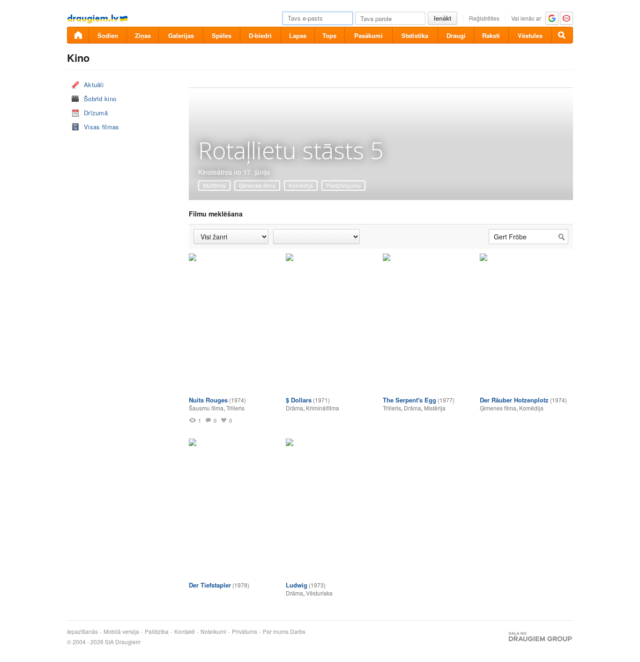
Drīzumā (96, 112)
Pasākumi (368, 35)
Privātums (244, 631)
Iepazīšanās (82, 631)
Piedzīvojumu (343, 185)
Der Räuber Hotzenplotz (514, 399)
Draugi (456, 35)
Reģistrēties (484, 18)
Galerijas (181, 35)
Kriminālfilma (322, 408)
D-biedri (260, 35)
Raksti (491, 35)
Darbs (297, 631)
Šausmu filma (206, 408)
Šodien (107, 35)
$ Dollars (299, 399)
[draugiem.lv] (78, 35)
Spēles (221, 35)
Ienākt (442, 18)
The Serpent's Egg (409, 399)
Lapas (297, 35)
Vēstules (530, 35)
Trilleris (235, 408)
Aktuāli (94, 84)
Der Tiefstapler (210, 584)
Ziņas (143, 35)
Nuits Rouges (208, 399)
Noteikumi (213, 631)
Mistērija (435, 408)
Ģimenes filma (257, 185)
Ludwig (296, 584)
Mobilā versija (121, 631)
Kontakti (184, 631)
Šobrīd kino (100, 98)
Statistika (415, 35)
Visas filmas (101, 126)
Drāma (294, 408)
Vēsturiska (319, 593)
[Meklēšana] (562, 35)
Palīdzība (157, 631)
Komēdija (301, 185)
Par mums (276, 631)
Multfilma (214, 185)
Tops (329, 35)
